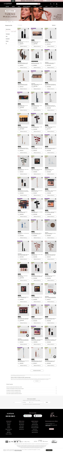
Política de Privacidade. (18, 450)
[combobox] (28, 4)
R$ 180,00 (14, 31)
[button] (11, 33)
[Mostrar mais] (37, 370)
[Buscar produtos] (39, 4)
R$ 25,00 (12, 31)
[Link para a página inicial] (6, 21)
